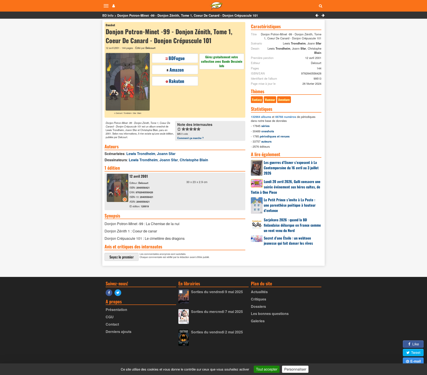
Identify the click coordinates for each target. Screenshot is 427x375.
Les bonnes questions (270, 313)
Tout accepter (266, 369)
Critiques (258, 299)
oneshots (267, 131)
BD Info (108, 15)
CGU (110, 316)
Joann (166, 153)
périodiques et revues (275, 136)
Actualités (259, 291)
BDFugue (177, 58)
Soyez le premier (121, 257)
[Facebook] (110, 292)
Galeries (258, 320)
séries (265, 126)
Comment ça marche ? (190, 138)
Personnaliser (295, 369)
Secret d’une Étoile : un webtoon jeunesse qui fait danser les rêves (288, 240)
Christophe (194, 159)
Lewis (140, 153)
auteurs (266, 141)
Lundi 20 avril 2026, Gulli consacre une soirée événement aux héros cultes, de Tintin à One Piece (285, 187)
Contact (112, 324)
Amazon (176, 69)
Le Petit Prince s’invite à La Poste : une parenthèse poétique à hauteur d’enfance (290, 205)
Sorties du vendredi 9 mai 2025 (217, 291)
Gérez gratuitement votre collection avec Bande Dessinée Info (221, 61)
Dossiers (258, 306)
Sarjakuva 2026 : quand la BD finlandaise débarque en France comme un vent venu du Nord (292, 225)
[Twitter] (119, 292)
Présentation (116, 309)
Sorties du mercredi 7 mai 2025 (217, 311)
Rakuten (176, 81)
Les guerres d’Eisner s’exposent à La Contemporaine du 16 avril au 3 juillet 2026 (291, 168)
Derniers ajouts (118, 331)
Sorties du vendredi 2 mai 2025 (217, 332)
